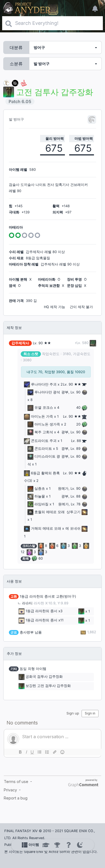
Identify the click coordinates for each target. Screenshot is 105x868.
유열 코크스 (43, 408)
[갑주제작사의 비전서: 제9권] (92, 343)
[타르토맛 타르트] (15, 83)
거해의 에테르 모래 (46, 528)
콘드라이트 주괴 (44, 441)
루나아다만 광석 (47, 392)
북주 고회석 (43, 432)
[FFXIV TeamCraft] (6, 83)
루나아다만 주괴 (44, 384)
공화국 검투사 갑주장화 (44, 677)
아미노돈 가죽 (42, 416)
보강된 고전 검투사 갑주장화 (48, 686)
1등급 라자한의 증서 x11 (45, 620)
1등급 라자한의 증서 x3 (44, 611)
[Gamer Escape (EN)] (23, 83)
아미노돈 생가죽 (47, 424)
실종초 (39, 488)
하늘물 (39, 496)
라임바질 (41, 504)
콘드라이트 (43, 449)
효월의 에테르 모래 (49, 512)
